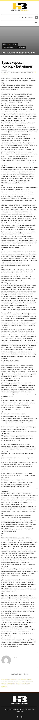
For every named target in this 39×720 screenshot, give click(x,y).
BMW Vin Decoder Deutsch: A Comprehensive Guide (16, 679)
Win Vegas (4, 687)
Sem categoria (13, 44)
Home (5, 44)
